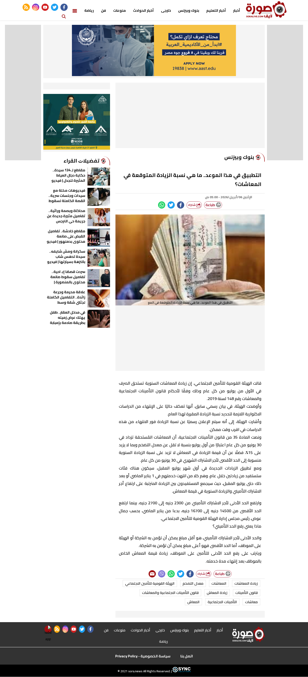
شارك (192, 205)
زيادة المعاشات (246, 583)
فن (103, 10)
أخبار (236, 10)
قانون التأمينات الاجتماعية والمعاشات (170, 592)
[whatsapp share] (161, 205)
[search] (64, 16)
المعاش (193, 601)
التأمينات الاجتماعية (222, 601)
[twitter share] (171, 205)
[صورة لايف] (266, 9)
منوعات (119, 10)
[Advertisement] (190, 116)
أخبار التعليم (216, 10)
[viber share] (161, 573)
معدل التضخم (193, 583)
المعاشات (218, 583)
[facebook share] (180, 205)
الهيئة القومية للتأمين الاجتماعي (150, 583)
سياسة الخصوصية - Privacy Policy (142, 656)
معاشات (251, 601)
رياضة (89, 10)
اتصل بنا (186, 656)
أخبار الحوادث (143, 10)
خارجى (166, 10)
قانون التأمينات (246, 592)
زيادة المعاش (217, 592)
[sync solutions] (181, 671)
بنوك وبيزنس (188, 10)
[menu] (75, 10)
